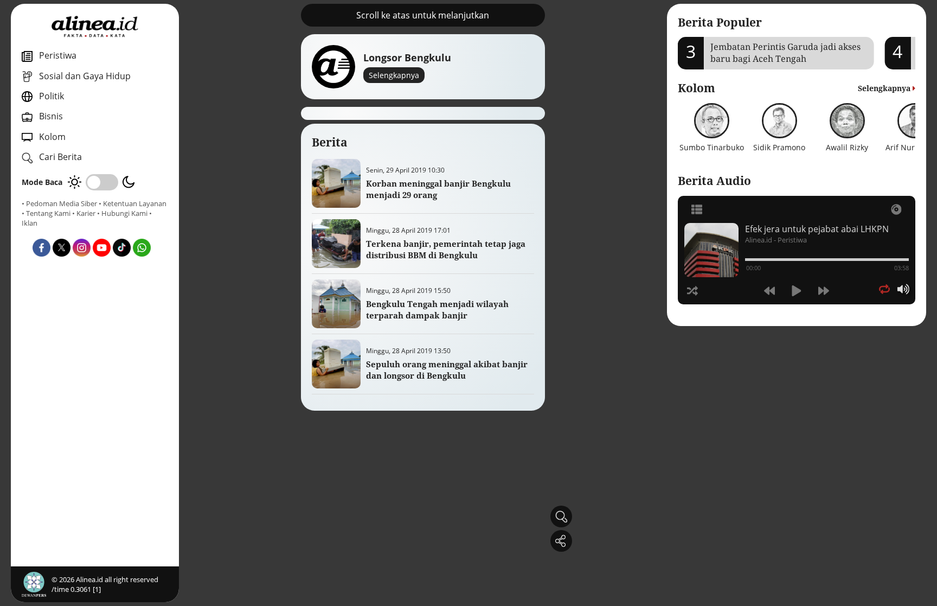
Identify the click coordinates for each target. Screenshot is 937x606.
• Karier (83, 213)
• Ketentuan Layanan (132, 203)
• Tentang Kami (46, 213)
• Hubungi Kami (122, 213)
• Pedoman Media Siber (59, 203)
